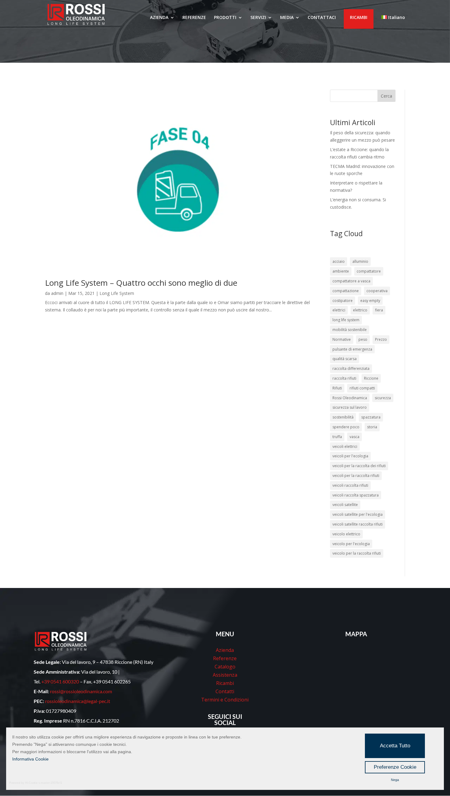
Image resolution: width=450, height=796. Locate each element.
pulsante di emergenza (352, 349)
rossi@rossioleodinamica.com (81, 691)
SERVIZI (258, 17)
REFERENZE (194, 17)
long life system (345, 319)
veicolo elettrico (346, 534)
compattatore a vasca (351, 281)
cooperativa (377, 290)
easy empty (370, 300)
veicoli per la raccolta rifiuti (355, 475)
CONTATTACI (322, 17)
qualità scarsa (344, 358)
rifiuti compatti (362, 388)
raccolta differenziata (350, 368)
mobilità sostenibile (349, 329)
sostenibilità (343, 417)
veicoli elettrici (344, 446)
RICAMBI (358, 17)
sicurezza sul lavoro (349, 407)
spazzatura (371, 417)
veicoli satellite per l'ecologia (357, 514)
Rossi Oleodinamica (349, 397)
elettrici (338, 310)
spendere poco (345, 427)
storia (372, 427)
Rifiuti (337, 388)
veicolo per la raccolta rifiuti (356, 553)
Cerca (386, 96)
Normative (341, 339)
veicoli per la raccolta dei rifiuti (359, 465)
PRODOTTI (225, 17)
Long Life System (116, 293)
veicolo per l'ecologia (351, 543)
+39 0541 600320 (60, 681)
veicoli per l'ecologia (350, 456)
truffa (337, 436)
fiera (379, 310)
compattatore (369, 271)
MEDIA (287, 17)
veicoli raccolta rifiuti (350, 485)
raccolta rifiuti (344, 378)
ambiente (340, 271)
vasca (354, 436)
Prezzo (381, 339)
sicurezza (383, 397)
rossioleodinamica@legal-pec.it (77, 701)
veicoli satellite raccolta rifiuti (357, 524)
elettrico (360, 310)
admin (57, 293)
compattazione (345, 290)
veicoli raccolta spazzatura (355, 495)
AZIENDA (159, 17)
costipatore (342, 300)
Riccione (371, 378)
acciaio (338, 261)
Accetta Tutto (395, 746)
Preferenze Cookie (395, 767)
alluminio (360, 261)
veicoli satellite (345, 504)
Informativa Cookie (30, 759)
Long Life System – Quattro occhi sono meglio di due (141, 282)
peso (362, 339)
